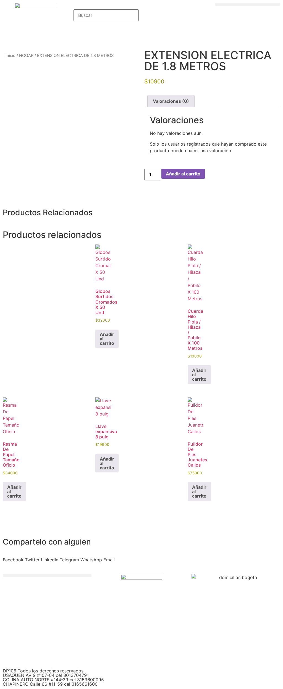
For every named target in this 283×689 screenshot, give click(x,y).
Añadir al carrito (183, 174)
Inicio (10, 55)
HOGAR (26, 55)
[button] (247, 4)
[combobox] (106, 15)
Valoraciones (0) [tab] (171, 101)
